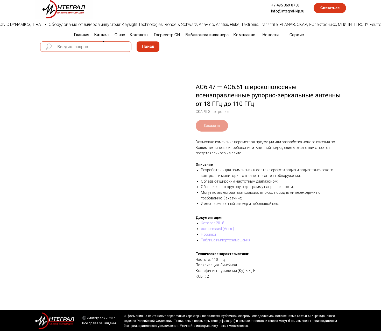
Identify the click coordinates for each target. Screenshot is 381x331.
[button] (330, 8)
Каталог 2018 (212, 223)
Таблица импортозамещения (225, 240)
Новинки (208, 234)
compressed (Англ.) (217, 229)
